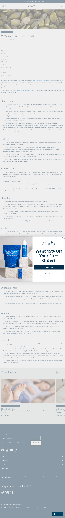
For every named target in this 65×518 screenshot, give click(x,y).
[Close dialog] (63, 238)
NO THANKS (49, 273)
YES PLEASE (49, 267)
